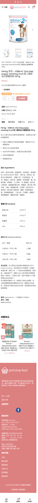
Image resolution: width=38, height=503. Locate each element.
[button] (4, 29)
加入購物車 (21, 96)
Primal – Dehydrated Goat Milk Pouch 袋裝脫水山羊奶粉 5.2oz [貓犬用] (27, 342)
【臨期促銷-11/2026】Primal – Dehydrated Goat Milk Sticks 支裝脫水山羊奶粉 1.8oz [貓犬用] (9, 343)
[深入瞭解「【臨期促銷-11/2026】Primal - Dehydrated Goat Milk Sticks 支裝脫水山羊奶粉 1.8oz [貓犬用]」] (3, 335)
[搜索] (29, 7)
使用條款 (22, 487)
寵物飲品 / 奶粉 (11, 60)
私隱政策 (14, 487)
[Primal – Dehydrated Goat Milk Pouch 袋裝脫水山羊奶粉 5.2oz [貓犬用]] (27, 329)
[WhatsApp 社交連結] (21, 2)
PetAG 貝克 (11, 112)
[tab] (3, 120)
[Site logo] (18, 7)
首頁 (3, 60)
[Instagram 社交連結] (18, 2)
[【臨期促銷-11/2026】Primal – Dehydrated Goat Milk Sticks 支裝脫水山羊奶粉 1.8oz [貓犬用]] (9, 329)
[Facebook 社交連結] (15, 2)
